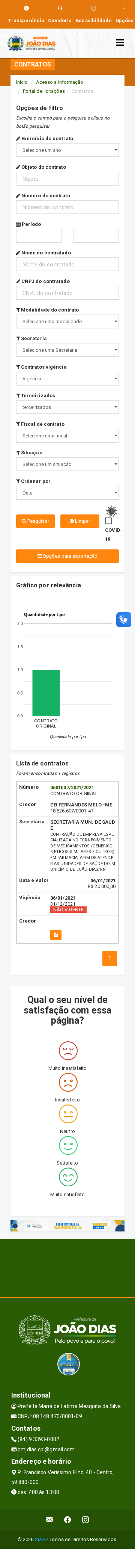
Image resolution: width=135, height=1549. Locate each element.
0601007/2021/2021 (72, 787)
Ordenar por (35, 481)
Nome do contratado (45, 253)
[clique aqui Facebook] (67, 1519)
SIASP (41, 1539)
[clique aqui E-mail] (49, 1519)
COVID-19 (114, 534)
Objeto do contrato (43, 167)
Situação (31, 452)
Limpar (82, 521)
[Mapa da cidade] (67, 1267)
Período (31, 224)
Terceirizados (37, 395)
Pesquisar (37, 521)
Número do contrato (45, 195)
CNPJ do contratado (45, 281)
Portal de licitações (44, 91)
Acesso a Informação (60, 82)
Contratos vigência (43, 367)
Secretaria (33, 338)
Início (22, 82)
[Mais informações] (56, 935)
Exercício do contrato (46, 138)
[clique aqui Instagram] (85, 1519)
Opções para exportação (70, 556)
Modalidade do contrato (49, 310)
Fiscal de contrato (42, 424)
